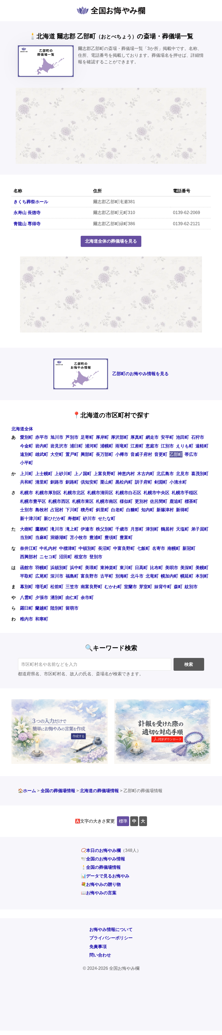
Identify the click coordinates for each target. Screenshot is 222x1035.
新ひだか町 (55, 518)
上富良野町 (104, 473)
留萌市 (72, 608)
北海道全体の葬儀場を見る (111, 241)
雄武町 (41, 454)
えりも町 (184, 446)
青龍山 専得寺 (27, 223)
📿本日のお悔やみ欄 (101, 850)
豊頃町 (111, 537)
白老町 (117, 509)
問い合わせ (100, 955)
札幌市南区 (106, 501)
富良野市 (89, 576)
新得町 (182, 509)
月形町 (136, 529)
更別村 (141, 501)
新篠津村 (165, 509)
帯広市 (191, 454)
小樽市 (121, 454)
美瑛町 (91, 567)
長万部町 (104, 454)
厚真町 (136, 437)
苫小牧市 (78, 537)
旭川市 (56, 437)
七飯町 (143, 548)
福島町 (72, 576)
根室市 (80, 556)
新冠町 (188, 548)
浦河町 (91, 446)
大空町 (56, 454)
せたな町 (106, 518)
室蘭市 (130, 586)
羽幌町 (41, 567)
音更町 (160, 454)
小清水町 (178, 482)
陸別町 (56, 608)
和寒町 (41, 619)
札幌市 (26, 492)
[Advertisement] (111, 126)
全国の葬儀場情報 (58, 790)
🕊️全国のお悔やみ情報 (103, 859)
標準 (123, 821)
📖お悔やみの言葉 (98, 892)
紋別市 (191, 586)
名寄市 (158, 548)
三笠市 (72, 586)
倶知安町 (89, 482)
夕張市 (41, 597)
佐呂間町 (158, 501)
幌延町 (186, 576)
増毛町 (41, 586)
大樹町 (26, 529)
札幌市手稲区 (185, 492)
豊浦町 (95, 537)
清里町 (41, 482)
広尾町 (41, 576)
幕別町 (26, 586)
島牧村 (41, 509)
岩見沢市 (59, 446)
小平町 (26, 462)
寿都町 (74, 518)
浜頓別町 (59, 567)
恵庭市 (152, 446)
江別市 (167, 446)
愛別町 (26, 437)
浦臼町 (76, 446)
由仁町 (72, 597)
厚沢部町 (119, 437)
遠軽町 (201, 446)
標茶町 (191, 501)
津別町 (152, 529)
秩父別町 (104, 529)
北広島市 (165, 473)
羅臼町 (26, 608)
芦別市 (72, 437)
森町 (178, 586)
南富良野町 (91, 586)
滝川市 (56, 529)
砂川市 (89, 518)
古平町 (106, 576)
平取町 (26, 576)
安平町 (167, 437)
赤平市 (41, 437)
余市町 (87, 597)
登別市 (95, 556)
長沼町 (104, 548)
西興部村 (28, 556)
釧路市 (56, 482)
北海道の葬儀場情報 (99, 790)
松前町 (56, 586)
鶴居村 (167, 529)
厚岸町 (102, 437)
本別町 (201, 576)
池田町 (182, 437)
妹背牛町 (163, 586)
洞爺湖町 (59, 537)
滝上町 (72, 529)
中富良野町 (124, 548)
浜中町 (76, 567)
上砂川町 (63, 473)
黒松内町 (124, 482)
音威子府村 (141, 454)
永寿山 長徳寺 (27, 212)
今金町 (26, 446)
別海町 (121, 576)
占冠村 (56, 509)
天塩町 (182, 529)
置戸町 (72, 454)
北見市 (182, 473)
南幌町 (173, 548)
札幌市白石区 (128, 492)
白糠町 (132, 509)
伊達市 (87, 529)
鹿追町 (175, 501)
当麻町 (41, 537)
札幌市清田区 (100, 492)
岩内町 (41, 446)
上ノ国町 (83, 473)
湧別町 (56, 597)
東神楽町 (108, 567)
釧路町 (72, 482)
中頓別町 (87, 548)
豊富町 (126, 537)
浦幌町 (106, 446)
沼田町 (65, 556)
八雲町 (26, 597)
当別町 (26, 537)
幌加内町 (169, 576)
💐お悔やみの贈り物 (101, 884)
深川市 (56, 576)
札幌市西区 (59, 501)
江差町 (136, 446)
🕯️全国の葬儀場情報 (101, 867)
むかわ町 (113, 586)
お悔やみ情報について (111, 929)
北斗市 (136, 576)
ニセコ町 (48, 556)
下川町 (72, 509)
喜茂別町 (199, 473)
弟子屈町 (199, 529)
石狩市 (197, 437)
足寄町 (87, 437)
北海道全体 (22, 428)
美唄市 (171, 567)
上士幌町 (44, 473)
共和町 (26, 482)
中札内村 (48, 548)
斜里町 (102, 509)
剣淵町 (160, 482)
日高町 (141, 567)
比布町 (156, 567)
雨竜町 (121, 446)
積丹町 (87, 509)
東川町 (126, 567)
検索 (188, 664)
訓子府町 (143, 482)
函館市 (26, 567)
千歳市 (121, 529)
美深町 (186, 567)
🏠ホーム (27, 790)
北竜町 (152, 576)
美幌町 (201, 567)
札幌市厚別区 (48, 492)
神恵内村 (126, 473)
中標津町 (67, 548)
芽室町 (145, 586)
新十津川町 (31, 518)
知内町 (147, 509)
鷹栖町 (41, 529)
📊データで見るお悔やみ (105, 876)
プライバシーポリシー (111, 938)
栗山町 (106, 482)
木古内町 (145, 473)
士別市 (26, 509)
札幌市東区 (83, 501)
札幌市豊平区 (33, 501)
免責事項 (98, 946)
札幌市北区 (74, 492)
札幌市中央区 (156, 492)
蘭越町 (41, 608)
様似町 (126, 501)
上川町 (26, 473)
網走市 (152, 437)
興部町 (87, 454)
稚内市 (26, 619)
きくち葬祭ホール (31, 201)
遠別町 (26, 454)
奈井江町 (28, 548)
